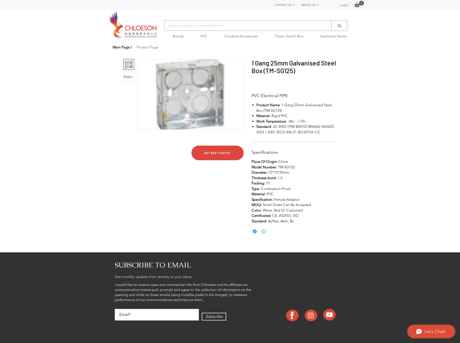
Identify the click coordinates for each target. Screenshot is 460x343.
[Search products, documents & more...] (339, 25)
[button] (359, 4)
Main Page (121, 47)
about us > (309, 4)
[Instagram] (311, 315)
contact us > (284, 4)
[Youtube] (329, 315)
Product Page (147, 47)
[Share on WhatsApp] (264, 231)
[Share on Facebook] (255, 231)
